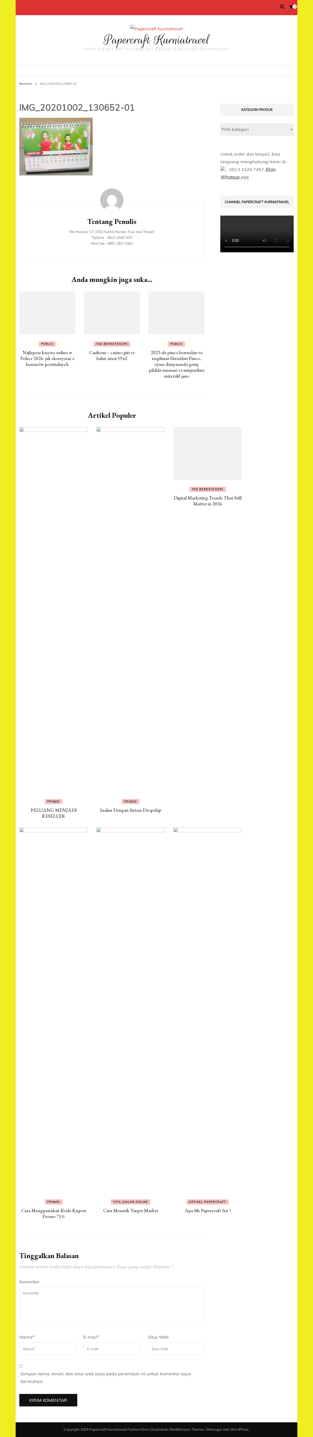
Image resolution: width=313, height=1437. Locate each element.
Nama (26, 1337)
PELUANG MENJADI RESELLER (54, 813)
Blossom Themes (190, 1429)
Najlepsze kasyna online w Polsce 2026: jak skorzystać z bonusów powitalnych (47, 358)
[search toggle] (282, 7)
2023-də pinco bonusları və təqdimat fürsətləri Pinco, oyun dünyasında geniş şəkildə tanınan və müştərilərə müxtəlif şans (176, 364)
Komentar (29, 1282)
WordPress (240, 1429)
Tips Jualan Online (130, 1202)
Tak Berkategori (112, 344)
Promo (53, 801)
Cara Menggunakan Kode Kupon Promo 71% (53, 1213)
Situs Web (158, 1337)
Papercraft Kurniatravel (157, 39)
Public (47, 344)
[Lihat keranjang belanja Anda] (291, 7)
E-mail (91, 1337)
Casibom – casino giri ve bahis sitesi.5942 (112, 355)
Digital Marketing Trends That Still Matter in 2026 (208, 501)
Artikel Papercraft (207, 1202)
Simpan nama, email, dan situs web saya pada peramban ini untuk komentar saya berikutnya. (106, 1377)
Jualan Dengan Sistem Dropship (130, 810)
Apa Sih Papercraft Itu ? (208, 1210)
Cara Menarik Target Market (130, 1210)
